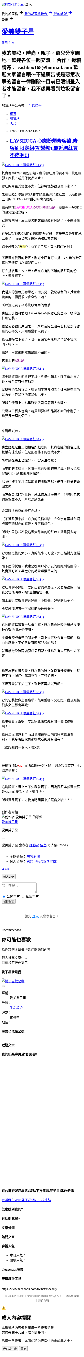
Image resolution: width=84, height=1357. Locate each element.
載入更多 (8, 876)
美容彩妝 (33, 856)
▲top (5, 868)
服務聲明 (43, 1300)
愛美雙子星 (18, 31)
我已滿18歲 (10, 1348)
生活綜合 (35, 106)
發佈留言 (8, 901)
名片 (13, 123)
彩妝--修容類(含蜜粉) (42, 861)
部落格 (15, 119)
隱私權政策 (72, 1296)
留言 (43, 845)
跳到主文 (8, 43)
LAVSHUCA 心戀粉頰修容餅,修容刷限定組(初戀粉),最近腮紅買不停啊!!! (44, 148)
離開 (23, 1348)
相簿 (13, 114)
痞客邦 (34, 845)
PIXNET (18, 1296)
